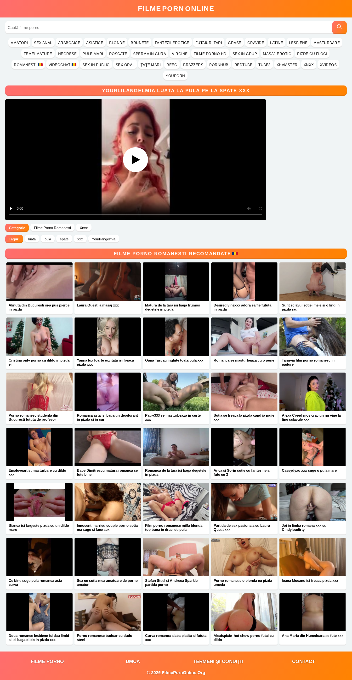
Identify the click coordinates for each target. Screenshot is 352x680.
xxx (80, 239)
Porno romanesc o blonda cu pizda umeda (243, 582)
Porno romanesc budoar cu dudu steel (104, 638)
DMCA (133, 661)
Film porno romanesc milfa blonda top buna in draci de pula (173, 527)
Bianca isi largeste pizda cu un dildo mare (39, 527)
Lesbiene (298, 43)
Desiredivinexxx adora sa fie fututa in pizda (242, 307)
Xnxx (309, 65)
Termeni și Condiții (218, 661)
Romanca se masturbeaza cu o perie (244, 360)
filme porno (47, 661)
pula (48, 239)
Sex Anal (43, 43)
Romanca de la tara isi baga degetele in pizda (175, 472)
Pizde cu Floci (312, 54)
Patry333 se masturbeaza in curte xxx (173, 417)
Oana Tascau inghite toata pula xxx (174, 360)
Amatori (19, 43)
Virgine (180, 54)
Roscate (118, 54)
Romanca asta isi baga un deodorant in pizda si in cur (107, 417)
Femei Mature (38, 54)
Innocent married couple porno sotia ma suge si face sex (107, 527)
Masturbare (326, 43)
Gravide (255, 43)
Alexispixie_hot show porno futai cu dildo (244, 638)
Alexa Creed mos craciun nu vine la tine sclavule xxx (311, 417)
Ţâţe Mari (151, 65)
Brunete (140, 43)
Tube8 (264, 65)
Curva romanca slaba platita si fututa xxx (175, 638)
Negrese (67, 54)
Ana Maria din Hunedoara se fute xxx (312, 636)
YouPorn (175, 76)
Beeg (172, 65)
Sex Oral (125, 65)
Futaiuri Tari (208, 43)
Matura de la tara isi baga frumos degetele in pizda (172, 307)
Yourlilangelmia (103, 239)
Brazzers (193, 65)
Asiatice (94, 43)
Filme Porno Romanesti (52, 228)
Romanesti (25, 65)
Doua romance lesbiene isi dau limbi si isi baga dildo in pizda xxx (39, 638)
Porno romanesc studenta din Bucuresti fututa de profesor (33, 417)
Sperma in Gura (149, 54)
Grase (234, 43)
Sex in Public (96, 65)
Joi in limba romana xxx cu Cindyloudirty (304, 527)
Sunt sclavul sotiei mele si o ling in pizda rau (311, 307)
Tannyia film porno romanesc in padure (308, 362)
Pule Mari (93, 54)
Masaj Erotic (277, 54)
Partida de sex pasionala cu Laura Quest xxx (242, 527)
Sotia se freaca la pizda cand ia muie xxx (244, 417)
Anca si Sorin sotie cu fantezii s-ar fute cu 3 (242, 472)
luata (32, 239)
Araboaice (69, 43)
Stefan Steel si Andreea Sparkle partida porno (171, 582)
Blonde (117, 43)
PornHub (218, 65)
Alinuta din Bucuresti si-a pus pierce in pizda (39, 307)
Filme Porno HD (210, 54)
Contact (303, 661)
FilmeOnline (176, 8)
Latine (276, 43)
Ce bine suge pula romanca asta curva (35, 582)
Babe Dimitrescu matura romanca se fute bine (107, 472)
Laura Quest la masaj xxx (98, 305)
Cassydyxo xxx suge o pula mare (309, 470)
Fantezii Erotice (172, 43)
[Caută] (339, 27)
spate (64, 239)
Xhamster (287, 65)
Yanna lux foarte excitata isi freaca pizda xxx (105, 362)
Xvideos (328, 65)
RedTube (243, 65)
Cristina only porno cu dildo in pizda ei (39, 362)
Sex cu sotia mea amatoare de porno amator (107, 582)
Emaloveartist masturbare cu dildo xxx (37, 472)
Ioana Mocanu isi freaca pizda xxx (310, 580)
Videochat (60, 65)
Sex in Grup (245, 54)
